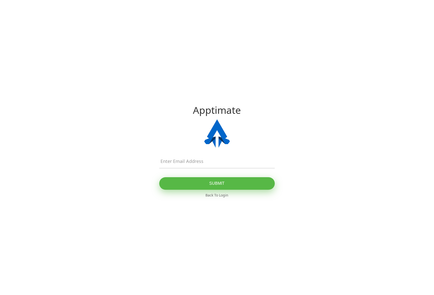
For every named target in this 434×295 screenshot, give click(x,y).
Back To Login (216, 195)
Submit (217, 183)
